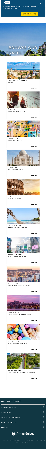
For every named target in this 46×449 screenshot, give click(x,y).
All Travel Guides (12, 401)
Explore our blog (29, 14)
